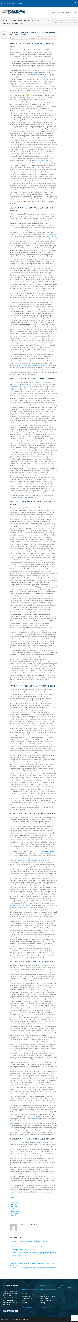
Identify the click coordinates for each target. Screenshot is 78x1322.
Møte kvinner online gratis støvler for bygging (35, 860)
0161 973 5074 (18, 4)
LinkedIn (15, 1204)
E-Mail (15, 1215)
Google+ (16, 1213)
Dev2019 (15, 38)
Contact (69, 12)
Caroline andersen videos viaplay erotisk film (30, 365)
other (36, 72)
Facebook (15, 1200)
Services (61, 12)
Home (54, 12)
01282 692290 (7, 4)
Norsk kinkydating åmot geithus (20, 905)
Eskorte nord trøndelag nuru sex (20, 387)
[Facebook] (73, 5)
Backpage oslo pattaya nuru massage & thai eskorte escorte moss (34, 1268)
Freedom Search (8, 1319)
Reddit (15, 1206)
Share (13, 1197)
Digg (14, 1209)
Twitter (15, 1202)
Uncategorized (56, 20)
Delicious (16, 1211)
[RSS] (75, 2)
